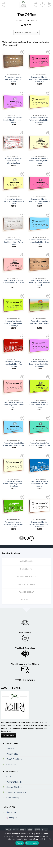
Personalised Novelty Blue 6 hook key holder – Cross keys (39, 242)
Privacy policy (32, 843)
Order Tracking (12, 798)
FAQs (8, 777)
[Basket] (49, 4)
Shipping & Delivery (14, 787)
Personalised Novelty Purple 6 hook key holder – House (13, 120)
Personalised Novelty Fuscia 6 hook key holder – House (39, 201)
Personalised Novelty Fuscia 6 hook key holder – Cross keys (39, 79)
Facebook (12, 812)
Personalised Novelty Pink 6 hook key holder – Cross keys (14, 404)
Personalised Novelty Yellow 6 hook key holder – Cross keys (39, 120)
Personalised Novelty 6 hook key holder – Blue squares (39, 483)
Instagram (12, 818)
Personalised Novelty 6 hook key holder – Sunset (39, 322)
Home (19, 20)
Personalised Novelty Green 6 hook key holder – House (39, 404)
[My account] (42, 4)
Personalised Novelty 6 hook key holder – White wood (13, 242)
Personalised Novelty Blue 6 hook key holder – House (13, 444)
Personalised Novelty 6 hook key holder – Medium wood (39, 282)
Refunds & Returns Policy (17, 792)
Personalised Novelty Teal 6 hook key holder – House (39, 444)
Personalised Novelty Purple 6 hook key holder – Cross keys (39, 364)
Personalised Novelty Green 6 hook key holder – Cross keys (14, 323)
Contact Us (11, 764)
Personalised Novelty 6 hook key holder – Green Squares (13, 524)
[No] (49, 839)
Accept (20, 843)
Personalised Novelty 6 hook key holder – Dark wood (14, 79)
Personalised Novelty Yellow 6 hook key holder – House (13, 201)
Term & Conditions (14, 759)
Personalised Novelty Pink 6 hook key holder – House (13, 281)
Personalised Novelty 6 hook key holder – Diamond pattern (14, 160)
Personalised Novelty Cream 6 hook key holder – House (39, 160)
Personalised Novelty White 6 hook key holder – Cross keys (39, 524)
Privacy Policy (12, 754)
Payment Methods (14, 782)
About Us (10, 749)
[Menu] (4, 4)
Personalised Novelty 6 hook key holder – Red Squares (14, 364)
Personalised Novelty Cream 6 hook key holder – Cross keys (13, 483)
